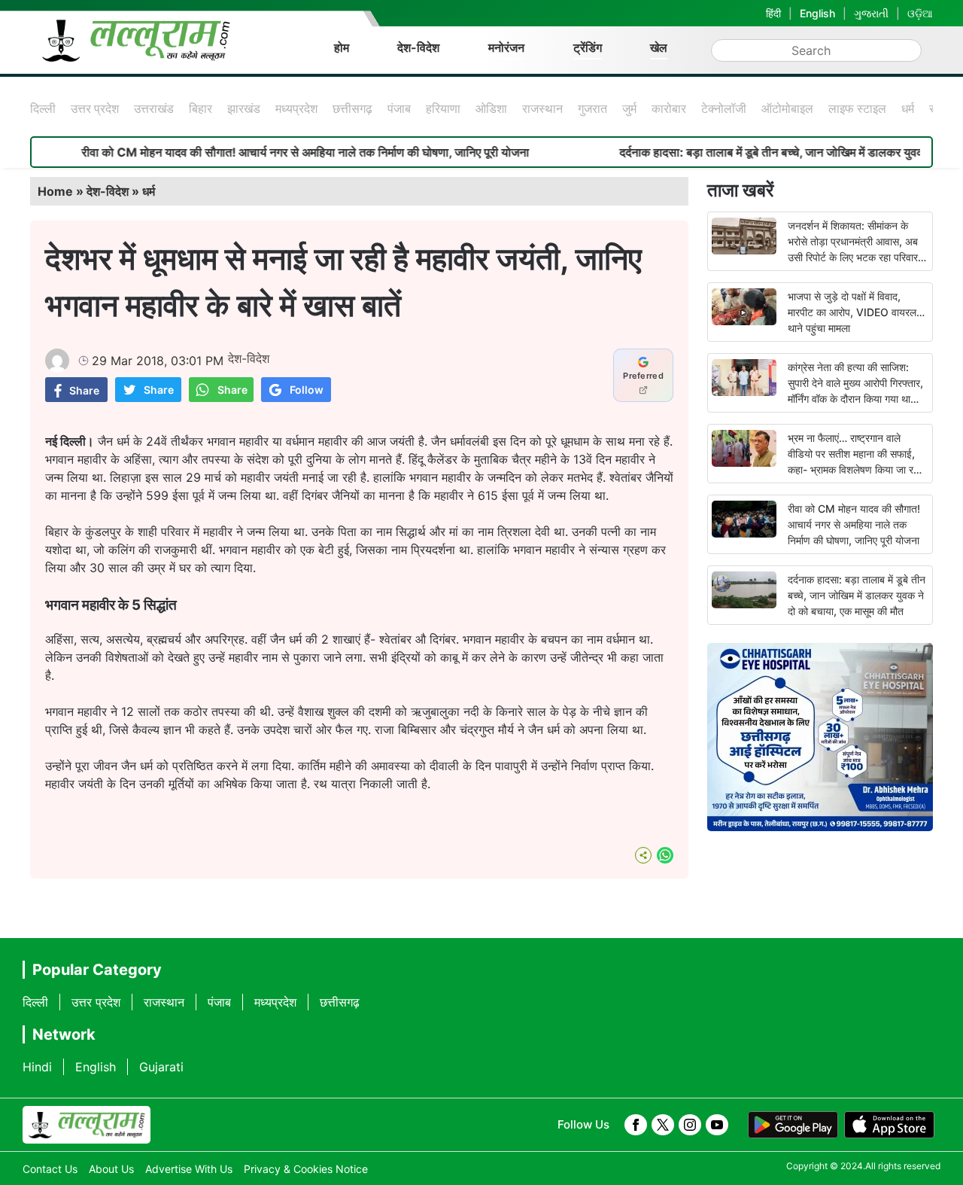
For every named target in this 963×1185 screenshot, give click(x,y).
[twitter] (663, 1125)
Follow (307, 389)
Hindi (37, 1066)
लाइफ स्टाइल (857, 108)
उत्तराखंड (154, 108)
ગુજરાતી (871, 13)
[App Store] (889, 1124)
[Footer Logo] (86, 1125)
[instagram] (690, 1125)
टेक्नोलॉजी (723, 108)
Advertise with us (188, 1168)
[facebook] (636, 1125)
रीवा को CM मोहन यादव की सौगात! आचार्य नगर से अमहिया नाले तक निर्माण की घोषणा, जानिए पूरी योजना (275, 152)
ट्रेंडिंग (587, 47)
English (817, 13)
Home (55, 191)
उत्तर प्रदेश (95, 108)
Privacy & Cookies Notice (306, 1168)
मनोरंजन (506, 47)
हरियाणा (443, 108)
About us (111, 1168)
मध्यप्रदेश (296, 108)
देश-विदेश (418, 47)
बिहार (200, 108)
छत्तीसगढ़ (352, 108)
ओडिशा (491, 108)
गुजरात (592, 108)
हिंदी (773, 13)
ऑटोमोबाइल (787, 108)
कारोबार (669, 108)
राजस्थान (542, 108)
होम (341, 47)
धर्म (907, 108)
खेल (658, 47)
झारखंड (243, 108)
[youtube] (717, 1125)
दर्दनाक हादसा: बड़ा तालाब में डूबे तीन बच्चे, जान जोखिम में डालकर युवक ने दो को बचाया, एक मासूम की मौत (856, 595)
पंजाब (399, 108)
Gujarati (161, 1066)
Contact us (50, 1168)
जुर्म (629, 108)
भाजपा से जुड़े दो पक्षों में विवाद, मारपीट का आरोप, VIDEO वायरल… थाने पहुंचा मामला (856, 312)
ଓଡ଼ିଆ (920, 13)
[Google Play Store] (793, 1124)
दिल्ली (43, 108)
